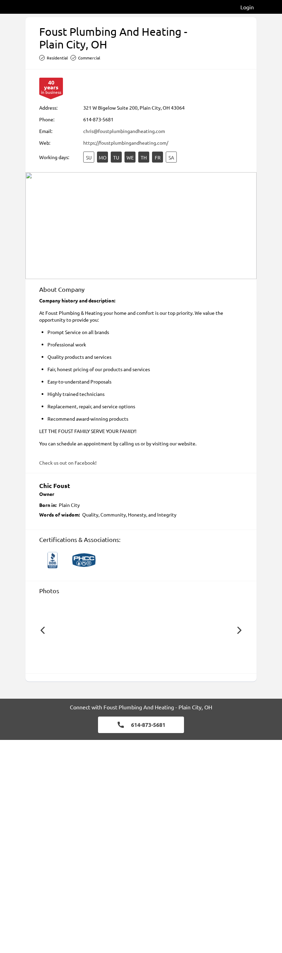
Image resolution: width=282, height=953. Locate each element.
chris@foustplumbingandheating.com (124, 131)
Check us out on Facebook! (68, 462)
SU (89, 157)
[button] (42, 630)
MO (103, 157)
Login (247, 6)
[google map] (141, 225)
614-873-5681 (98, 119)
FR (158, 157)
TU (116, 157)
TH (144, 157)
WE (130, 157)
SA (171, 157)
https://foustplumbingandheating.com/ (125, 143)
